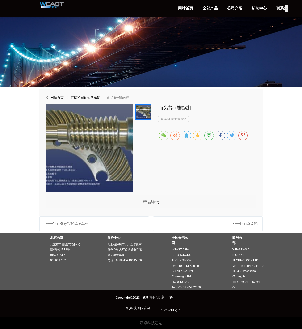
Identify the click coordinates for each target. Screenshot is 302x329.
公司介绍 (234, 8)
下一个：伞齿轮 (244, 224)
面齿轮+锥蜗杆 (118, 97)
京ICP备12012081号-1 (170, 303)
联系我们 (283, 8)
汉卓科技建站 (151, 323)
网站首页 (185, 8)
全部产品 (210, 8)
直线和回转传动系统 (85, 97)
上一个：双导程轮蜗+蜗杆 (66, 224)
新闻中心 (259, 8)
